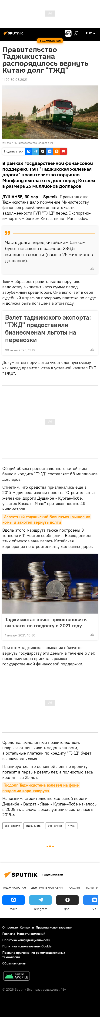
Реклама (8, 934)
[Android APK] (16, 976)
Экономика (55, 825)
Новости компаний (31, 934)
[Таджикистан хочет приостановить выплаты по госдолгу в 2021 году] (50, 584)
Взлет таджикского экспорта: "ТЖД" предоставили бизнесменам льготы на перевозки (48, 328)
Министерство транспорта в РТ (33, 143)
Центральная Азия (47, 887)
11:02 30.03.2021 (14, 80)
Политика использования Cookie (27, 946)
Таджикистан (34, 825)
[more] (92, 268)
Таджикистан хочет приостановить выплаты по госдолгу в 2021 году (46, 622)
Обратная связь (14, 963)
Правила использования (54, 927)
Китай (71, 825)
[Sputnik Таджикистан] (14, 35)
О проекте (10, 927)
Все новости (12, 825)
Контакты (27, 927)
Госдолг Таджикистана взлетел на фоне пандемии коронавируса (41, 787)
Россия (73, 887)
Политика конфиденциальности (26, 940)
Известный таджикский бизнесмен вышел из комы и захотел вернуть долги (46, 519)
